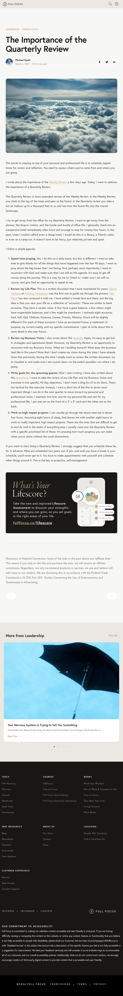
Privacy (100, 984)
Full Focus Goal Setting (55, 795)
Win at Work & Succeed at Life (100, 789)
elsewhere (22, 377)
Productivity (30, 29)
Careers (47, 839)
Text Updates (9, 856)
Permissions (60, 984)
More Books (90, 812)
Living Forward (91, 806)
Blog (4, 833)
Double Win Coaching (95, 833)
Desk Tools (7, 806)
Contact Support (11, 889)
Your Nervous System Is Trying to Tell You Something (42, 725)
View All (112, 635)
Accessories (8, 812)
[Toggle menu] (116, 4)
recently (78, 338)
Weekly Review (58, 182)
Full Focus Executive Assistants (60, 800)
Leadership (12, 29)
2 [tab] (59, 746)
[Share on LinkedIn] (114, 62)
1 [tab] (54, 746)
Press (46, 845)
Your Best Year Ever (94, 800)
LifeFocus (48, 783)
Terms (82, 984)
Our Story (48, 833)
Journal (6, 795)
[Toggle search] (110, 4)
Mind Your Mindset (94, 783)
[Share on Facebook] (99, 62)
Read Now (13, 736)
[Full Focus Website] (103, 911)
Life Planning (9, 783)
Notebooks (7, 800)
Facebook (8, 911)
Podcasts (6, 845)
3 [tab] (64, 746)
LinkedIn (46, 911)
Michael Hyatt (22, 60)
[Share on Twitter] (107, 62)
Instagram (27, 911)
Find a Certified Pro (94, 839)
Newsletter (8, 839)
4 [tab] (68, 746)
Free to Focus (50, 789)
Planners (6, 789)
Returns (6, 877)
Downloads (7, 850)
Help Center (8, 883)
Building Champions (36, 293)
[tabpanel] (61, 692)
